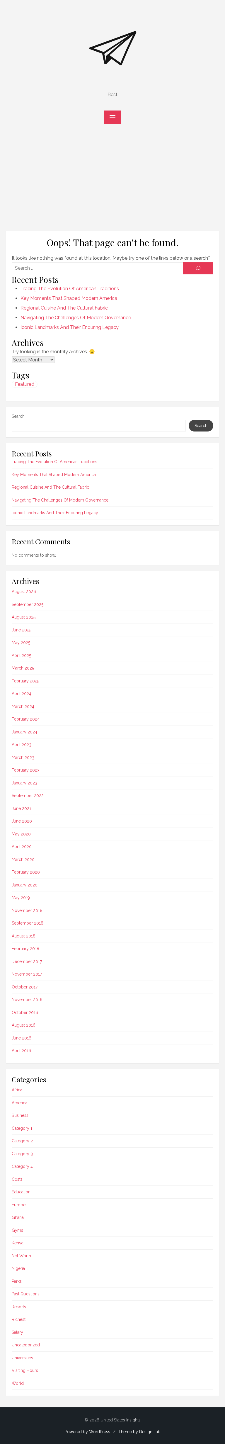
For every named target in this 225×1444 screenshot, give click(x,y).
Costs (17, 1179)
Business (20, 1115)
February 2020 (26, 872)
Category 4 (22, 1166)
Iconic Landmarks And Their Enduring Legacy (70, 327)
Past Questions (26, 1294)
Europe (18, 1204)
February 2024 (26, 719)
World (18, 1383)
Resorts (19, 1306)
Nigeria (18, 1268)
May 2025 (21, 642)
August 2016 (23, 1025)
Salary (17, 1332)
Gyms (17, 1230)
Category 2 (22, 1141)
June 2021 (21, 808)
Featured (24, 384)
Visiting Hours (25, 1370)
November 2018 (27, 910)
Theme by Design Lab (139, 1431)
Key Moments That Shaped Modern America (69, 298)
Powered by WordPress (87, 1431)
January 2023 (24, 783)
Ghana (18, 1217)
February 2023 (26, 770)
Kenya (17, 1243)
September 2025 (27, 604)
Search (18, 416)
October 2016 (25, 1012)
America (19, 1102)
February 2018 (25, 948)
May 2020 (21, 834)
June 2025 (21, 630)
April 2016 (21, 1050)
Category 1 (22, 1128)
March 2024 (23, 706)
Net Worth (21, 1255)
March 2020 (23, 859)
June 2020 (22, 821)
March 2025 (23, 668)
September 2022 (28, 795)
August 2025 (23, 617)
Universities (22, 1357)
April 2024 (21, 693)
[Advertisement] (112, 180)
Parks (17, 1281)
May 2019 (21, 897)
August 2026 (24, 591)
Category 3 (22, 1153)
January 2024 (24, 732)
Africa (17, 1090)
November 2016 (27, 999)
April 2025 (21, 655)
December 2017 (27, 961)
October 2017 (25, 987)
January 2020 (25, 885)
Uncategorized (26, 1345)
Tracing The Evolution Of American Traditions (70, 288)
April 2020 (22, 846)
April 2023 (21, 744)
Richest (18, 1319)
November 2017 (27, 974)
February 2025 (25, 681)
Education (21, 1192)
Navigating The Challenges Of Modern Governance (76, 317)
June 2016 (21, 1038)
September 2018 (27, 923)
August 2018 (23, 936)
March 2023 (23, 757)
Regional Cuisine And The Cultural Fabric (64, 308)
